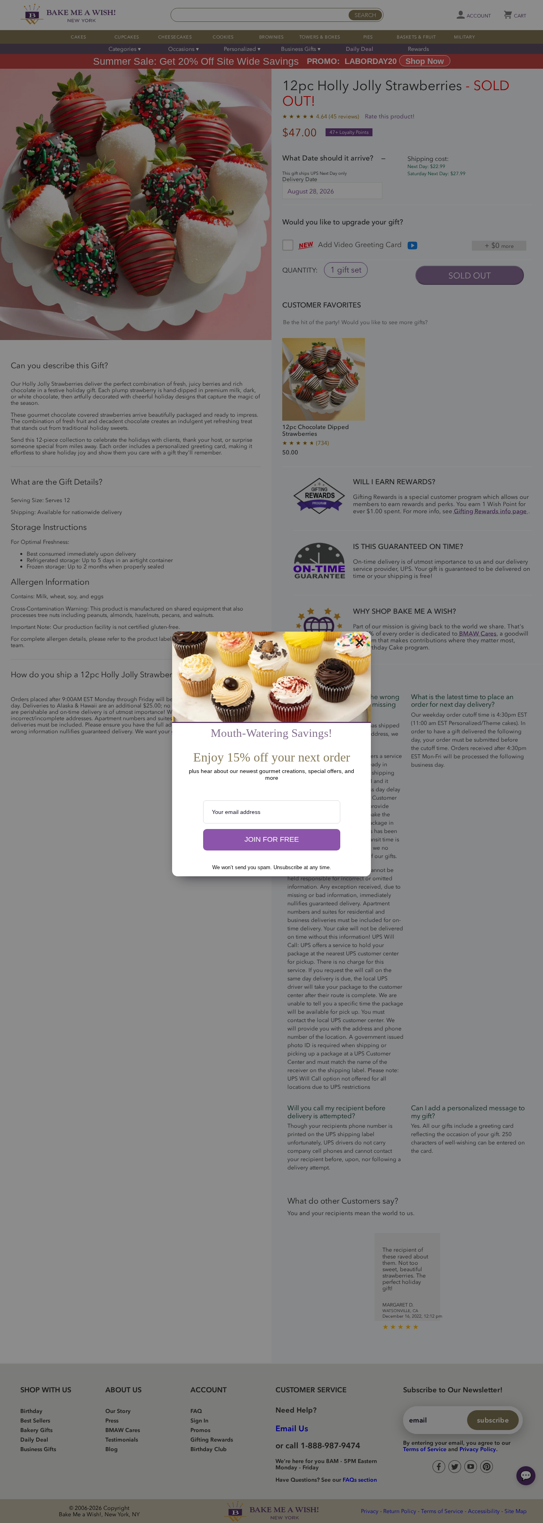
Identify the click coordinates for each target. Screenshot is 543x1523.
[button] (271, 839)
